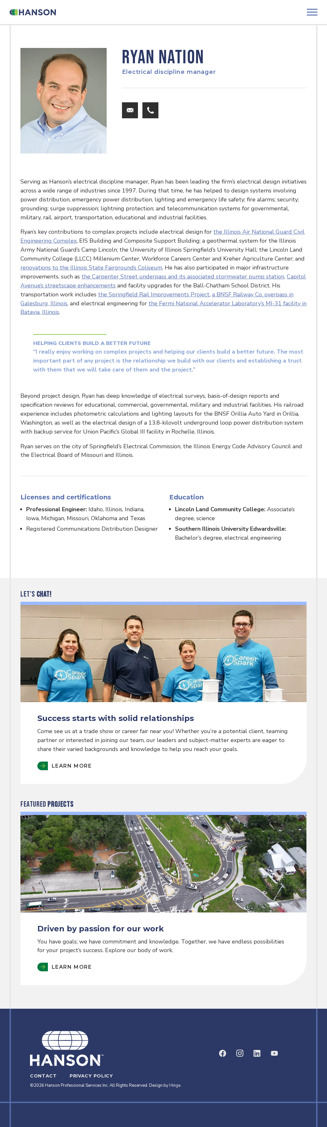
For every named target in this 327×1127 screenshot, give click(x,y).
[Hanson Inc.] (33, 12)
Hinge (174, 1085)
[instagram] (239, 1053)
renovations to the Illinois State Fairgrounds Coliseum (91, 267)
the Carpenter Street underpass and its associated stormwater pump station (182, 276)
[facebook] (222, 1053)
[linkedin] (257, 1053)
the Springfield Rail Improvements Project (153, 294)
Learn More (72, 967)
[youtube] (274, 1053)
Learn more (72, 766)
